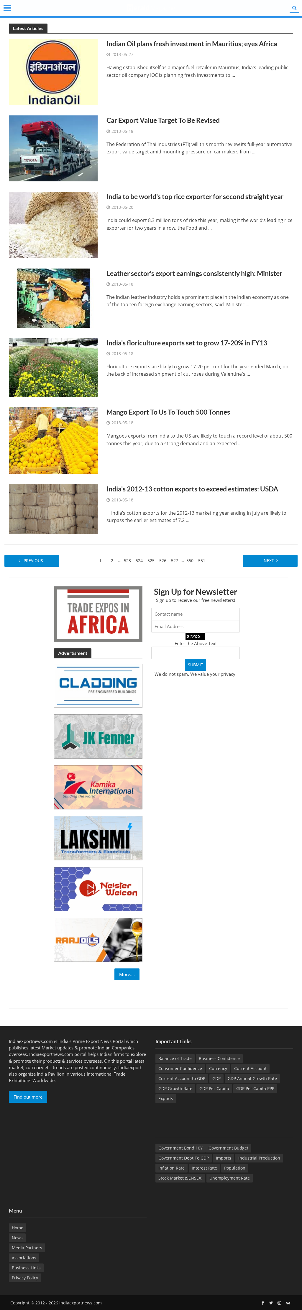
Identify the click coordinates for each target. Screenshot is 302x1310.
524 (139, 560)
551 (201, 560)
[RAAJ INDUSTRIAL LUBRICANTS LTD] (98, 939)
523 (127, 560)
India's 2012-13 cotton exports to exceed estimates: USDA (192, 489)
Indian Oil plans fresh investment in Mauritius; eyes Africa (191, 43)
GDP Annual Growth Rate (252, 1078)
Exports (165, 1098)
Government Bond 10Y (180, 1148)
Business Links (26, 1268)
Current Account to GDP (181, 1078)
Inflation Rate (171, 1168)
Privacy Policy (25, 1278)
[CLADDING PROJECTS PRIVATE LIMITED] (98, 685)
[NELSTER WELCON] (98, 888)
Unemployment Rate (229, 1178)
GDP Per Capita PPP (255, 1088)
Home (17, 1227)
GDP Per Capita (214, 1088)
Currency (218, 1068)
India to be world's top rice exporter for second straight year (194, 196)
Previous (33, 560)
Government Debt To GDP (183, 1158)
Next (268, 560)
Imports (223, 1158)
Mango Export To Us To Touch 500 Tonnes (168, 412)
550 (189, 560)
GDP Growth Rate (175, 1088)
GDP (216, 1078)
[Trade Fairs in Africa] (98, 613)
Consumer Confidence (180, 1068)
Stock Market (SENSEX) (180, 1178)
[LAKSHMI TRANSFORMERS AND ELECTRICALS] (98, 838)
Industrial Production (259, 1158)
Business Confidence (219, 1058)
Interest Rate (204, 1168)
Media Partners (27, 1248)
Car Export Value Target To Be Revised (163, 120)
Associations (24, 1258)
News (17, 1238)
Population (234, 1168)
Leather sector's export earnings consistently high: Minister (194, 273)
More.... (127, 974)
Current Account (250, 1068)
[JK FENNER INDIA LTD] (98, 736)
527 (174, 560)
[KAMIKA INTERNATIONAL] (98, 787)
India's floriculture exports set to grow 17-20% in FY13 (186, 343)
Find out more (28, 1097)
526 (162, 560)
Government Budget (228, 1148)
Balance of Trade (175, 1058)
